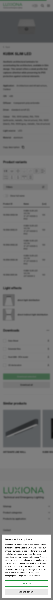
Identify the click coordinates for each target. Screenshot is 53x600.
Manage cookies (27, 591)
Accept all (26, 583)
